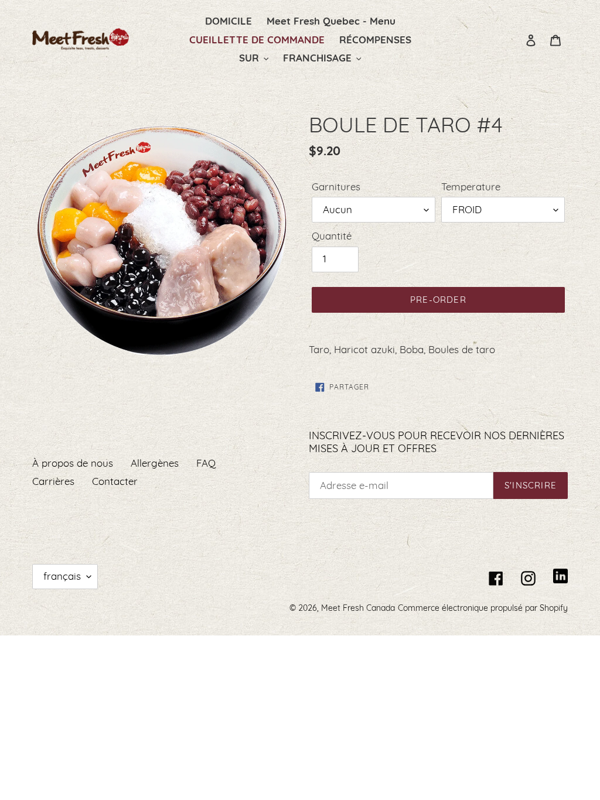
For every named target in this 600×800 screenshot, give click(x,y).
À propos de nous (72, 463)
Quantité (332, 236)
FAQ (206, 463)
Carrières (53, 481)
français (62, 576)
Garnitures (336, 186)
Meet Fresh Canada (358, 608)
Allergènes (155, 463)
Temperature (470, 186)
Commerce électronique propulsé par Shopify (483, 608)
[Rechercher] (515, 39)
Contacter (115, 481)
